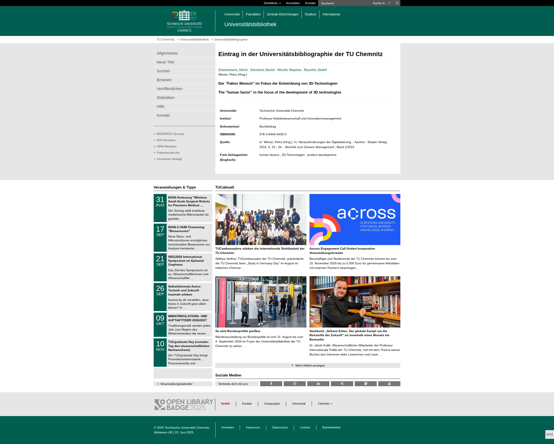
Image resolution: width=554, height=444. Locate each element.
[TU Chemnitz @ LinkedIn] (318, 383)
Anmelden (293, 3)
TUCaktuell (224, 187)
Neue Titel (165, 62)
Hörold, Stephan (289, 69)
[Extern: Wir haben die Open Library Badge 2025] (184, 405)
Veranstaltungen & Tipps (175, 187)
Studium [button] (310, 14)
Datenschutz (280, 427)
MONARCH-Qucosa (170, 134)
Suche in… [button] (381, 3)
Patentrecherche (168, 152)
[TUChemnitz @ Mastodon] (366, 383)
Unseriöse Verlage (169, 159)
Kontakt (310, 3)
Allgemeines (167, 53)
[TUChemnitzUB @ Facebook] (271, 383)
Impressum (253, 427)
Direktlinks (271, 3)
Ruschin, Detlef (315, 69)
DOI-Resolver (166, 140)
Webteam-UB (163, 432)
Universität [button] (232, 14)
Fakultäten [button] (253, 14)
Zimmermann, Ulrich (233, 69)
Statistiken (166, 97)
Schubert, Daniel (262, 69)
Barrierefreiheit (331, 427)
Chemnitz (324, 403)
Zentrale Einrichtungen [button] (282, 14)
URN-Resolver (167, 146)
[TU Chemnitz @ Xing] (342, 383)
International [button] (331, 14)
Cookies (305, 427)
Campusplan (272, 403)
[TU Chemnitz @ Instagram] (295, 383)
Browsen (164, 80)
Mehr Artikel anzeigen (310, 365)
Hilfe (160, 106)
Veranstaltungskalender (176, 384)
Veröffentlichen (169, 89)
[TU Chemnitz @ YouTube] (389, 383)
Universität (299, 403)
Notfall (225, 403)
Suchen (163, 71)
